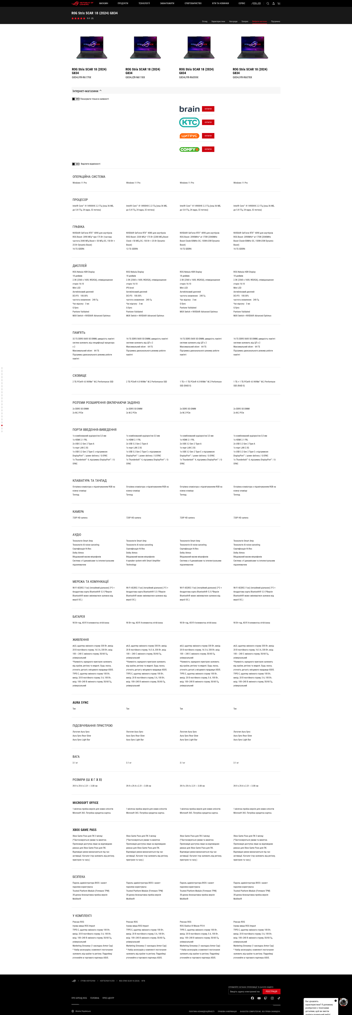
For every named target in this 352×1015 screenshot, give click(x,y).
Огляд (204, 21)
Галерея (245, 21)
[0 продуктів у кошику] (278, 3)
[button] (271, 991)
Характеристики (218, 21)
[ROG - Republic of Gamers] (83, 3)
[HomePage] (74, 981)
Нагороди (233, 21)
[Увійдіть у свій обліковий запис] (273, 3)
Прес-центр (108, 998)
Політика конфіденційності (202, 1011)
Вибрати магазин (259, 21)
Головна (94, 998)
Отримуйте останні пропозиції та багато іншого (250, 987)
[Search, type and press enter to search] (268, 3)
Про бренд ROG (79, 998)
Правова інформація (227, 1011)
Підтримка (275, 21)
